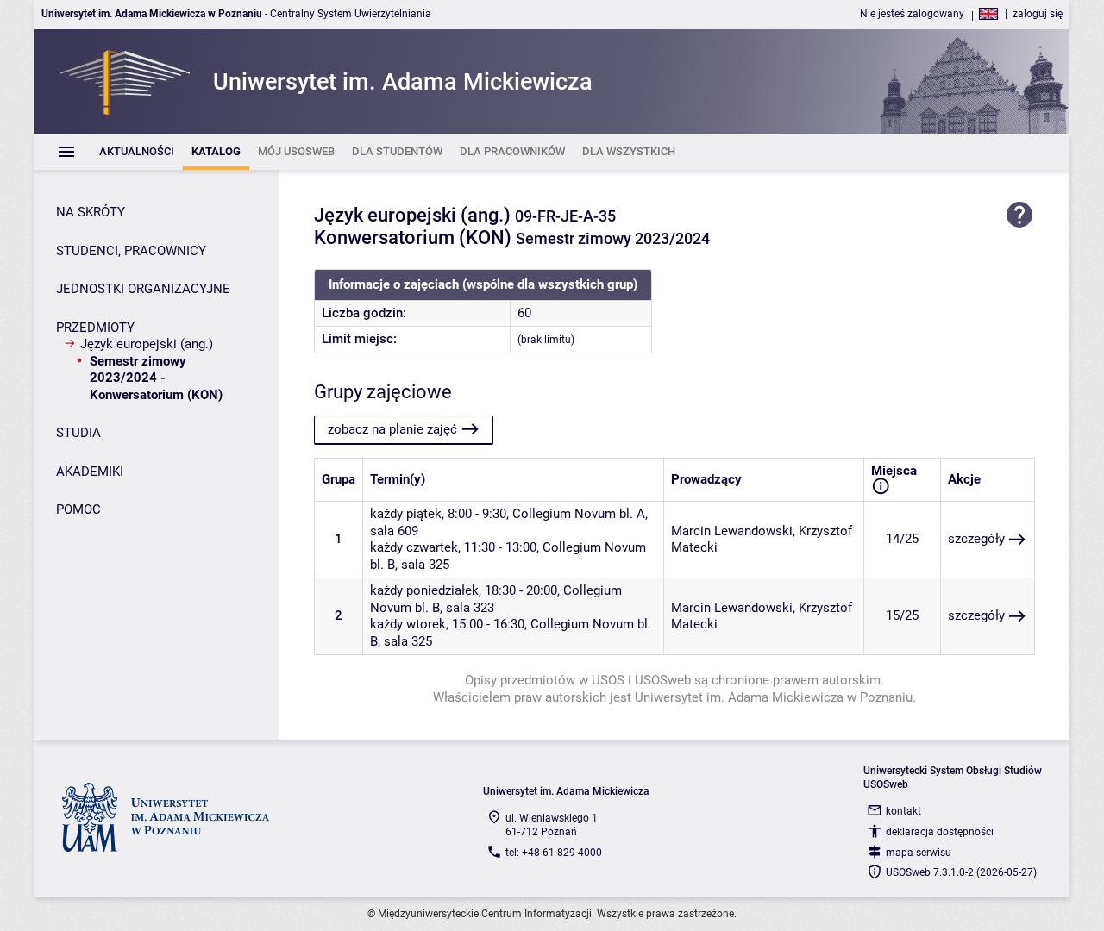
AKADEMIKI (89, 471)
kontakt (903, 811)
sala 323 (470, 607)
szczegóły (976, 539)
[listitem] (137, 152)
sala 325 (425, 564)
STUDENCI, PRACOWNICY (131, 251)
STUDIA (78, 433)
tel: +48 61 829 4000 (553, 853)
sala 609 (394, 531)
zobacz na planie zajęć (392, 429)
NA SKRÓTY (90, 212)
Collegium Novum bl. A (578, 514)
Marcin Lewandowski (732, 531)
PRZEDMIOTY (95, 327)
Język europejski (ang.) (146, 344)
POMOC (78, 509)
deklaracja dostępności (940, 832)
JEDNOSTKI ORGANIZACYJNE (143, 289)
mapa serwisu (918, 853)
